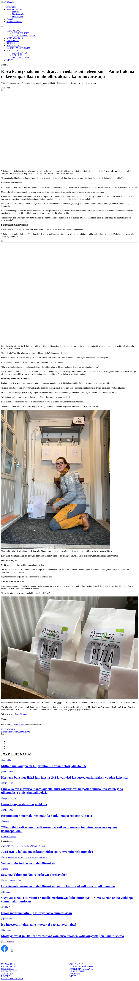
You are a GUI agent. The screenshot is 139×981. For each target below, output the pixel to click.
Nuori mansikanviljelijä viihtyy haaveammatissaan (36, 913)
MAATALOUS (13, 31)
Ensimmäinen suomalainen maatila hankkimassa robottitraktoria (46, 815)
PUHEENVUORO (20, 58)
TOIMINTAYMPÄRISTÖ (18, 48)
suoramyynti (17, 732)
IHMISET (11, 43)
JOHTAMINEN (14, 45)
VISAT (10, 60)
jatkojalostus (6, 732)
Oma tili (10, 19)
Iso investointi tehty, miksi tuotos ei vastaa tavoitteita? (38, 924)
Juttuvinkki (11, 7)
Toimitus (15, 12)
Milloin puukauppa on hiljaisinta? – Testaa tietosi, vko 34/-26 (43, 766)
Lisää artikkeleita (8, 836)
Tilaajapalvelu (18, 14)
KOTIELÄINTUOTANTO (24, 36)
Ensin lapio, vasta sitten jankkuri (24, 804)
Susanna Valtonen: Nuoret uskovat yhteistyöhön (34, 874)
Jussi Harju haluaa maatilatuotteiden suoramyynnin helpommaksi (47, 851)
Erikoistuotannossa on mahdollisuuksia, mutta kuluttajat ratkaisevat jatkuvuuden (58, 886)
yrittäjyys (26, 732)
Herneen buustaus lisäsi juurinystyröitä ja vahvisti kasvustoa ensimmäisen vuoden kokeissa (64, 777)
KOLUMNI (17, 55)
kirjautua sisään (19, 725)
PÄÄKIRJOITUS (20, 53)
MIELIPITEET (13, 50)
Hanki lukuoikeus (14, 21)
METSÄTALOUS (15, 38)
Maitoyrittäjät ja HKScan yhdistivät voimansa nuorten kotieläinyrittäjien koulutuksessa (62, 936)
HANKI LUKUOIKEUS (12, 978)
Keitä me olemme (14, 9)
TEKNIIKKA (13, 40)
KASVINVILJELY (20, 33)
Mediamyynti (17, 16)
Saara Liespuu (21, 714)
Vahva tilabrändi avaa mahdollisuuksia (28, 863)
